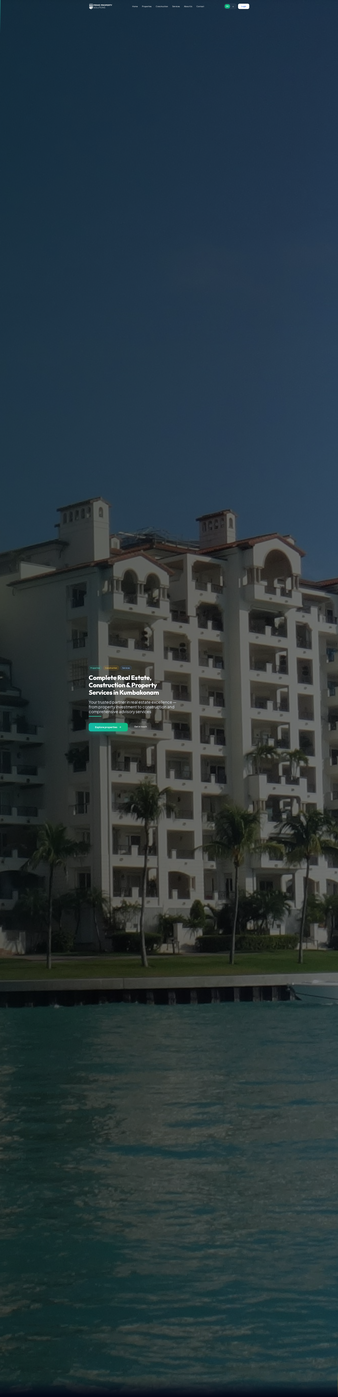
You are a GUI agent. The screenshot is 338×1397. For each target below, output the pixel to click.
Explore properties (106, 727)
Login (243, 6)
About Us (188, 6)
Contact (200, 6)
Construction (162, 6)
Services (176, 6)
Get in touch (140, 726)
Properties (147, 6)
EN (227, 6)
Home (135, 6)
